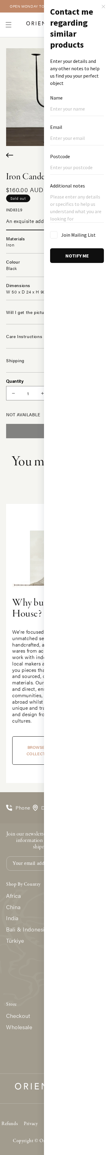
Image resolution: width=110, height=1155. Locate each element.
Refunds (10, 1123)
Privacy (31, 1123)
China (13, 907)
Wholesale (19, 1027)
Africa (13, 896)
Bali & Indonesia (27, 929)
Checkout (18, 1016)
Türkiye (15, 941)
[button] (8, 25)
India (12, 918)
